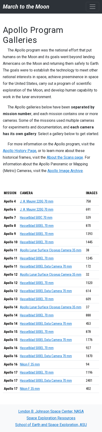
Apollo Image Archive (65, 170)
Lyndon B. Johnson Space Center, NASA (51, 411)
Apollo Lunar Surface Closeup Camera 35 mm (50, 250)
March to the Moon (26, 6)
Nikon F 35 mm (30, 364)
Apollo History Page (19, 150)
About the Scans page (65, 157)
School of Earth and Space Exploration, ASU (51, 424)
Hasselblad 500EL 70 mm (37, 226)
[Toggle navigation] (92, 6)
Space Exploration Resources (51, 418)
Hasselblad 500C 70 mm (36, 218)
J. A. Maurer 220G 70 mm (36, 201)
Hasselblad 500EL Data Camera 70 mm (46, 266)
